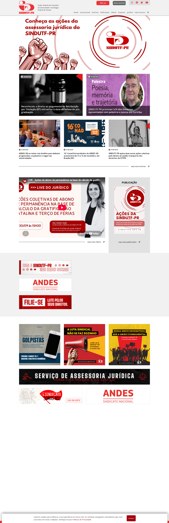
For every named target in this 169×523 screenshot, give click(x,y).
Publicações (104, 12)
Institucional (85, 12)
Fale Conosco (140, 12)
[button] (29, 41)
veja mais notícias (138, 166)
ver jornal (128, 210)
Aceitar (131, 518)
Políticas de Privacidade (81, 519)
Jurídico (130, 12)
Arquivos (121, 12)
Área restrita (119, 3)
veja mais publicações (127, 242)
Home (76, 12)
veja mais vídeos (94, 242)
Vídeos (113, 12)
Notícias (95, 12)
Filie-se (103, 3)
